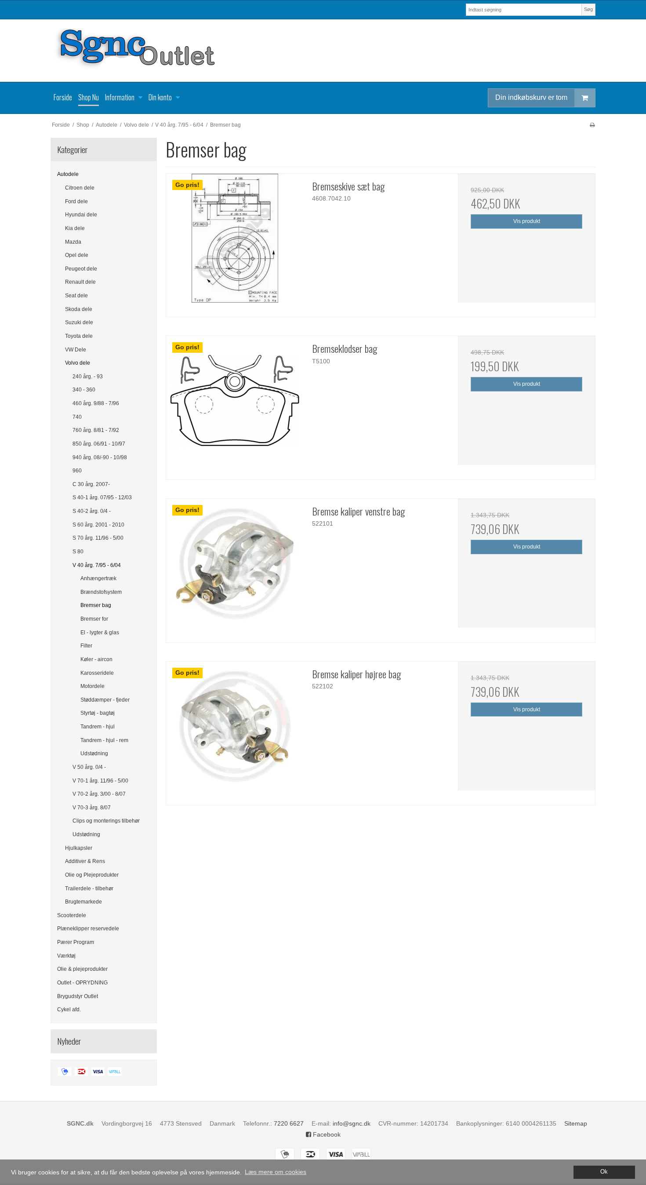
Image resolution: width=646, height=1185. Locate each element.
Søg (588, 9)
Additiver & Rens (85, 861)
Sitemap (575, 1123)
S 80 (78, 552)
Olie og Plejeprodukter (92, 875)
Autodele (68, 174)
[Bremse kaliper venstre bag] (234, 567)
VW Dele (75, 350)
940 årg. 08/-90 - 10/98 (100, 457)
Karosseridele (97, 673)
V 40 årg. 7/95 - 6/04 (97, 565)
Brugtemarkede (83, 902)
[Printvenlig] (592, 125)
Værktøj (66, 956)
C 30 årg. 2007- (91, 484)
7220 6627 (289, 1123)
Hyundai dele (81, 215)
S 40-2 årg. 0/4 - (92, 511)
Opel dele (76, 255)
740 (77, 417)
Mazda (73, 242)
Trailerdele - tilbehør (89, 888)
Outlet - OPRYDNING (82, 983)
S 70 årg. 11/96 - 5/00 (98, 538)
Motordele (92, 686)
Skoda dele (78, 309)
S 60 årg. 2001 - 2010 (98, 525)
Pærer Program (75, 942)
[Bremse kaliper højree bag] (234, 730)
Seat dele (76, 296)
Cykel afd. (69, 1009)
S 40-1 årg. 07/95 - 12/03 (102, 497)
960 (77, 471)
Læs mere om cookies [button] (275, 1171)
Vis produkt (526, 221)
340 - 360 (84, 390)
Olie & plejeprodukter (82, 969)
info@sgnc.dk (351, 1123)
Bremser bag (95, 605)
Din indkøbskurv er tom (531, 97)
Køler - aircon (96, 659)
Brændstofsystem (101, 592)
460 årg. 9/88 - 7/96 (96, 403)
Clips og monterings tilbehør (106, 821)
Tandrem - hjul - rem (104, 740)
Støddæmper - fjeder (105, 700)
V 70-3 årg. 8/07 (92, 808)
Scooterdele (71, 915)
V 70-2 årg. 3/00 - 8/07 (99, 794)
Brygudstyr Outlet (77, 996)
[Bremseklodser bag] (234, 404)
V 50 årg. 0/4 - (89, 767)
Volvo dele (77, 363)
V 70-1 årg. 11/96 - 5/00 (100, 781)
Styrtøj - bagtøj (97, 713)
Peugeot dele (81, 269)
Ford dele (76, 201)
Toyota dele (79, 336)
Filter (86, 646)
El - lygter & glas (99, 632)
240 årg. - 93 (88, 376)
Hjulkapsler (78, 848)
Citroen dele (79, 188)
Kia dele (75, 228)
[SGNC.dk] (323, 51)
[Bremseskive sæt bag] (234, 242)
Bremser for (94, 619)
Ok (604, 1172)
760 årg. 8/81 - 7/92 (96, 430)
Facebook (326, 1134)
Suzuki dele (79, 322)
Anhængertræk (98, 578)
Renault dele (80, 282)
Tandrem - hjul (97, 727)
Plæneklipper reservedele (88, 928)
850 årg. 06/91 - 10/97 (99, 444)
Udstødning (94, 753)
